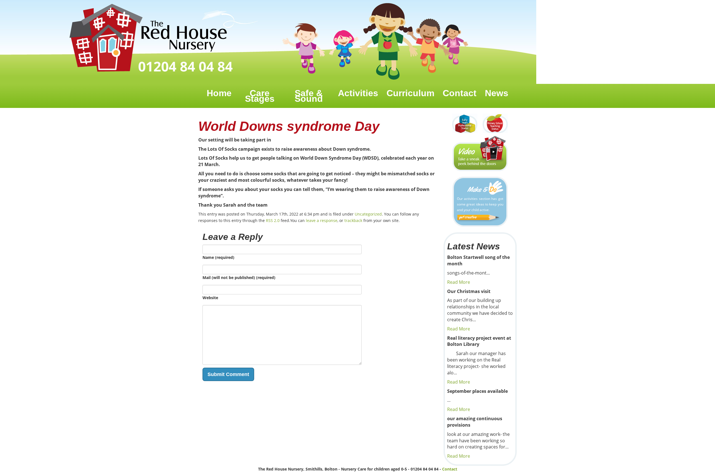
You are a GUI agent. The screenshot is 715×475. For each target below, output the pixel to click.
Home (219, 93)
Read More (458, 282)
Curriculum (410, 93)
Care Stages (260, 96)
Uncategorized (368, 214)
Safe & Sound (309, 96)
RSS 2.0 (273, 220)
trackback (353, 220)
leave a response (321, 220)
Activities (358, 93)
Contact (459, 93)
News (496, 93)
